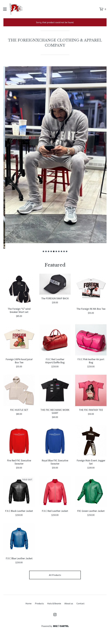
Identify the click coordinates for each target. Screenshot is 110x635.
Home (28, 603)
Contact (80, 603)
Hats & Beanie (54, 603)
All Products (55, 575)
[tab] (43, 251)
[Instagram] (55, 614)
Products (39, 603)
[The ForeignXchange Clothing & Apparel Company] (16, 9)
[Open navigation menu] (4, 9)
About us (68, 603)
